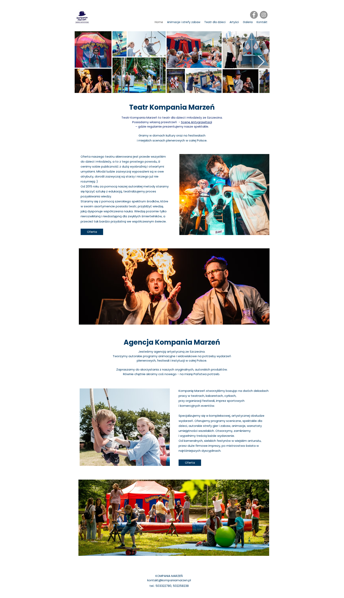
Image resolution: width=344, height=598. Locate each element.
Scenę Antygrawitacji (196, 122)
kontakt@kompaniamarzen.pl (169, 580)
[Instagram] (264, 15)
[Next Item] (261, 62)
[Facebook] (254, 15)
